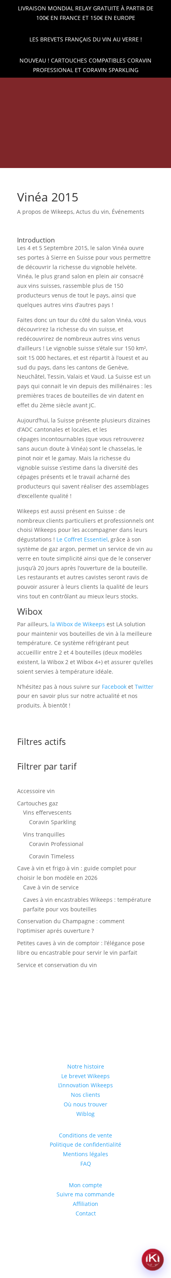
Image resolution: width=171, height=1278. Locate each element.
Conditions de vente (85, 1135)
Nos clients (85, 1094)
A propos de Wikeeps (45, 211)
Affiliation (85, 1204)
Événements (128, 211)
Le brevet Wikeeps (85, 1076)
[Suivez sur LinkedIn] (65, 88)
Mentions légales (85, 1154)
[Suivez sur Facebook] (79, 88)
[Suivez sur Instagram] (92, 88)
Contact (86, 1213)
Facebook (114, 686)
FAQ (85, 1163)
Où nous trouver (85, 1104)
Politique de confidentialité (85, 1144)
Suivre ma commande (85, 1194)
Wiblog (85, 1114)
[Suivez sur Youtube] (106, 88)
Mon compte (85, 1185)
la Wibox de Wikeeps (77, 624)
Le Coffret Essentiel (82, 539)
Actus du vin (92, 211)
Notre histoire (85, 1066)
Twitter (144, 686)
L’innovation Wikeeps (85, 1085)
